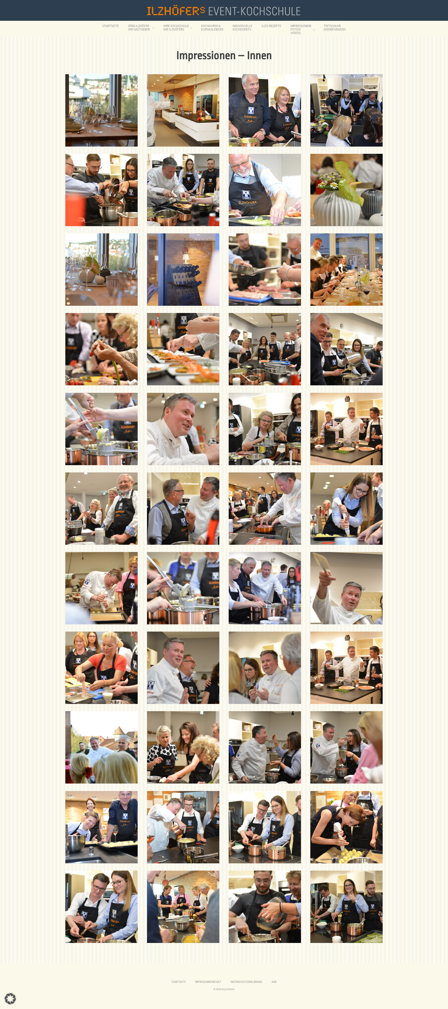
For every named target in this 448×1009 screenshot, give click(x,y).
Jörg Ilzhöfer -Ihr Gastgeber (139, 27)
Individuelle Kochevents (242, 27)
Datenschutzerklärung (246, 982)
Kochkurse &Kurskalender (212, 27)
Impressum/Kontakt (208, 982)
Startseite (110, 26)
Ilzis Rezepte (271, 26)
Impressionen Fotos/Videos (300, 29)
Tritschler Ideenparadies (335, 27)
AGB (274, 982)
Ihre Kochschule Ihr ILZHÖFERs (176, 27)
